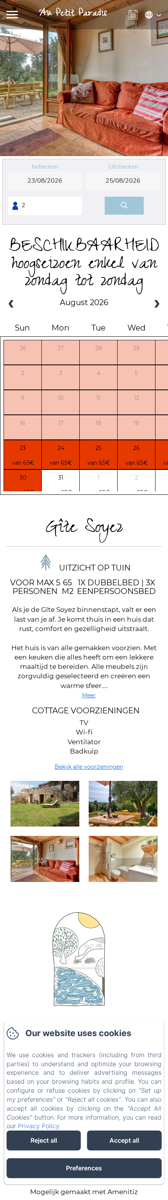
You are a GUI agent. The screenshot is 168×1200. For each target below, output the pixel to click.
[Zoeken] (124, 206)
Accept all (124, 1140)
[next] (156, 304)
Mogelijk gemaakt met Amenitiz (84, 1192)
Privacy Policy (38, 1126)
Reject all (43, 1140)
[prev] (11, 304)
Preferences (84, 1168)
